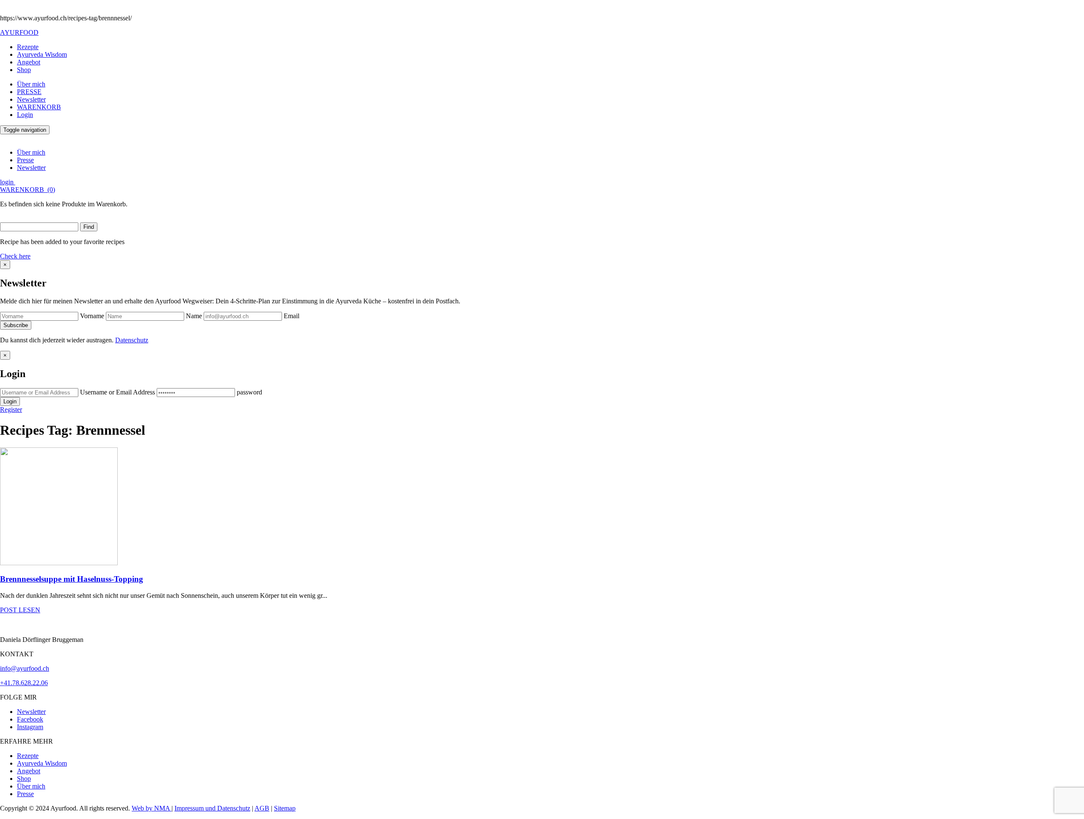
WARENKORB (39, 107)
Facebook (30, 719)
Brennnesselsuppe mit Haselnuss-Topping (71, 579)
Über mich (31, 84)
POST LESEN (20, 610)
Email (291, 315)
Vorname (92, 315)
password (249, 392)
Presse (25, 160)
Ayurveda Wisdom (42, 54)
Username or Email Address (117, 392)
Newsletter (31, 99)
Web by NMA (151, 808)
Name (194, 315)
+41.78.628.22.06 (24, 682)
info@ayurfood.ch (24, 668)
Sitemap (285, 808)
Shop (24, 69)
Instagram (30, 726)
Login (25, 114)
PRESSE (29, 91)
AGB (261, 808)
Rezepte (28, 46)
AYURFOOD (19, 32)
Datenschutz (131, 340)
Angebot (28, 62)
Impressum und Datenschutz (212, 808)
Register (11, 409)
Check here (15, 256)
